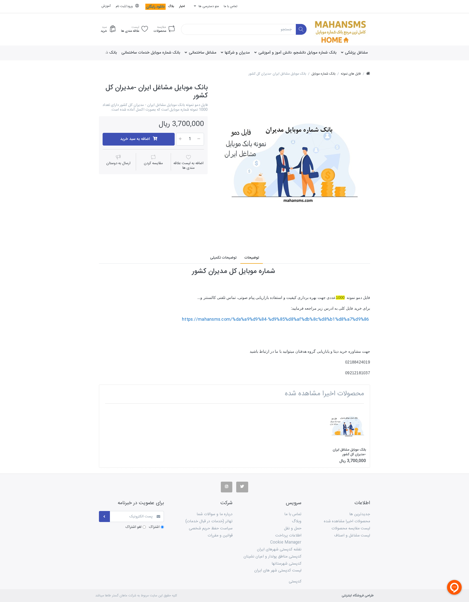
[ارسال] (104, 516)
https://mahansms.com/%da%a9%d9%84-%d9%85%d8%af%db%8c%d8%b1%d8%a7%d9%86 (275, 319)
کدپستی (295, 581)
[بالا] (368, 74)
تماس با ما (230, 6)
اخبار (182, 6)
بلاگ (171, 6)
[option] (292, 161)
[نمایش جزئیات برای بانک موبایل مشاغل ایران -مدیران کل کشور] (347, 426)
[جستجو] (301, 29)
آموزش (106, 6)
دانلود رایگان (155, 7)
